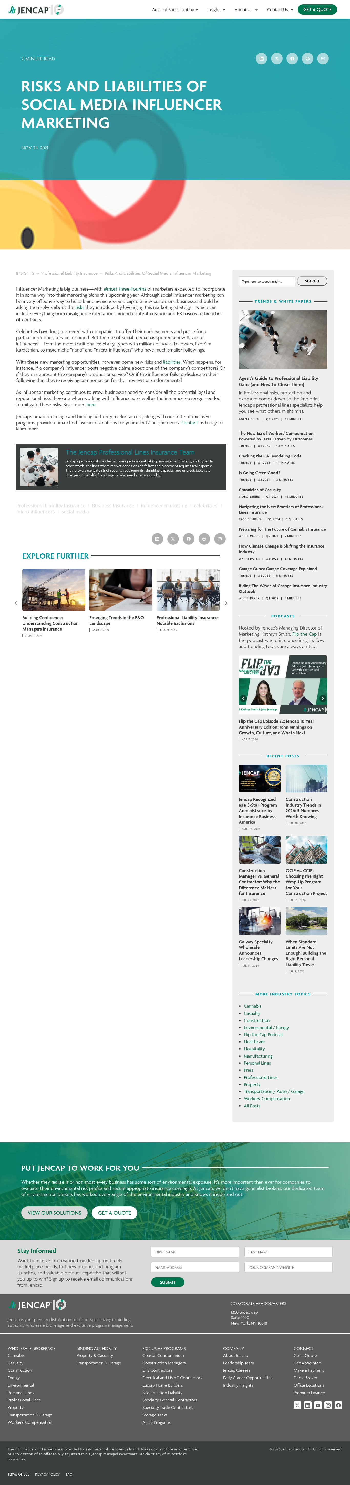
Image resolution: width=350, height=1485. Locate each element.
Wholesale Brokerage (31, 1348)
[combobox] (267, 281)
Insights (214, 9)
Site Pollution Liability (162, 1392)
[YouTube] (318, 1405)
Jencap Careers (236, 1370)
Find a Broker (305, 1377)
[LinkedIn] (308, 1405)
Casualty (252, 1013)
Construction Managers (164, 1362)
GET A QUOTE (317, 9)
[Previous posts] (15, 603)
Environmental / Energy (266, 1027)
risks (80, 307)
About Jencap (235, 1355)
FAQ (69, 1474)
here (91, 404)
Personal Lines (257, 1063)
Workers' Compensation (267, 1098)
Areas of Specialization (173, 9)
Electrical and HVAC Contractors (172, 1377)
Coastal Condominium (163, 1355)
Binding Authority (97, 1348)
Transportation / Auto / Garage (274, 1091)
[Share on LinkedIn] (261, 58)
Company (233, 1348)
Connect (303, 1348)
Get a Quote (305, 1355)
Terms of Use (18, 1474)
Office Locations (309, 1385)
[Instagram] (328, 1405)
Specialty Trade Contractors (167, 1407)
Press (248, 1070)
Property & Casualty (95, 1355)
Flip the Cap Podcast (263, 1034)
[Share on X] (277, 58)
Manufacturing (258, 1056)
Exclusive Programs (164, 1348)
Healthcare (254, 1041)
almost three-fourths (125, 289)
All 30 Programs (156, 1422)
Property (252, 1084)
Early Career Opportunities (247, 1377)
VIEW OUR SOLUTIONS (54, 1213)
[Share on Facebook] (292, 58)
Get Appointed (307, 1362)
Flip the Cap (304, 634)
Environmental (21, 1385)
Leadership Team (238, 1362)
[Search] (312, 281)
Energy (14, 1377)
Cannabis (252, 1006)
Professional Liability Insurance (69, 273)
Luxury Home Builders (162, 1385)
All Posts (252, 1105)
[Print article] (307, 58)
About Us (243, 9)
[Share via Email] (323, 58)
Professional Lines (260, 1077)
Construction (257, 1020)
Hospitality (254, 1048)
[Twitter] (297, 1405)
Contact (189, 422)
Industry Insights (238, 1385)
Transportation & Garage (30, 1414)
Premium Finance (309, 1392)
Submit (168, 1282)
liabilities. (172, 362)
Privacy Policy (47, 1474)
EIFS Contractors (157, 1370)
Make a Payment (309, 1370)
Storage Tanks (155, 1414)
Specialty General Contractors (169, 1399)
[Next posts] (226, 603)
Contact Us (277, 9)
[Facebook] (338, 1405)
